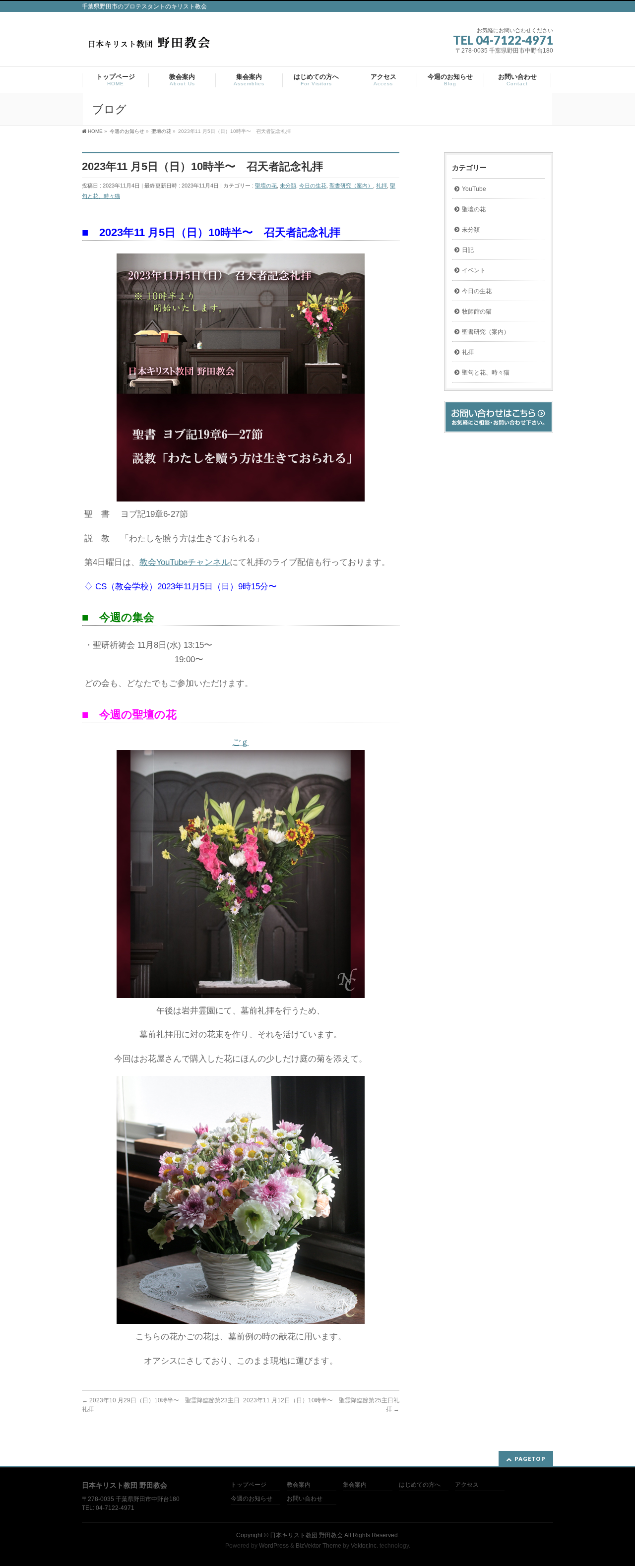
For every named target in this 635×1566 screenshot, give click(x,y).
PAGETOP (530, 1458)
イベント (474, 270)
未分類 (288, 185)
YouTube (474, 189)
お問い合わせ (304, 1499)
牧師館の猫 (477, 311)
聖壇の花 (266, 185)
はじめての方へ (420, 1485)
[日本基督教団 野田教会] (148, 45)
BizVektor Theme (318, 1545)
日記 (468, 250)
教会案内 (299, 1485)
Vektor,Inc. (364, 1545)
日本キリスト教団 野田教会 (306, 1535)
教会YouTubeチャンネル (184, 562)
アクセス (467, 1485)
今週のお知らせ (251, 1499)
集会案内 (355, 1485)
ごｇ (240, 742)
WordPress (274, 1545)
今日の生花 (312, 185)
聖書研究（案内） (351, 185)
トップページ (248, 1485)
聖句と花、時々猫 (485, 372)
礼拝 (381, 185)
